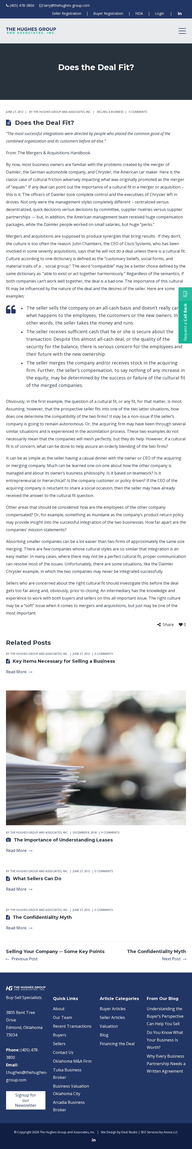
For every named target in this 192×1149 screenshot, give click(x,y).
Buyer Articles (113, 1008)
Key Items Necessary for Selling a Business (64, 661)
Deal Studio (129, 1132)
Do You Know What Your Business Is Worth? (165, 1040)
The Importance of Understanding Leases (63, 840)
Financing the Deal (117, 1043)
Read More (16, 671)
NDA (139, 13)
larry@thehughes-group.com (67, 5)
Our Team (62, 1017)
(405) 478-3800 (22, 5)
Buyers (59, 1035)
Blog (104, 1035)
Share (168, 624)
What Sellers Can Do (37, 878)
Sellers (59, 1043)
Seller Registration (66, 13)
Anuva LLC (171, 1132)
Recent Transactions (72, 1026)
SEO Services (149, 1132)
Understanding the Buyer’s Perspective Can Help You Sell (165, 1016)
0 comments (138, 112)
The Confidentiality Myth (42, 917)
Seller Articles (112, 1017)
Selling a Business (110, 112)
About (58, 1008)
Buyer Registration (108, 13)
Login (159, 13)
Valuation (109, 1026)
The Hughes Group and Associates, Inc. (62, 112)
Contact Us (63, 1052)
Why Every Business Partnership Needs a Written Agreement (166, 1063)
